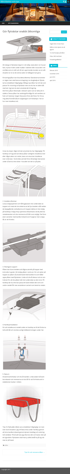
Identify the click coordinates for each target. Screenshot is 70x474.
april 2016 (53, 80)
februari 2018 (54, 70)
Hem (3, 23)
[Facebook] (63, 1)
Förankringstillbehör (55, 59)
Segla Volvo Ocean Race (57, 44)
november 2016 (54, 74)
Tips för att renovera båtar (34, 452)
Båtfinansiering (13, 23)
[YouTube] (65, 1)
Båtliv (6, 445)
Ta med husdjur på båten (57, 53)
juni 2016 (52, 77)
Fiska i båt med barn (56, 56)
